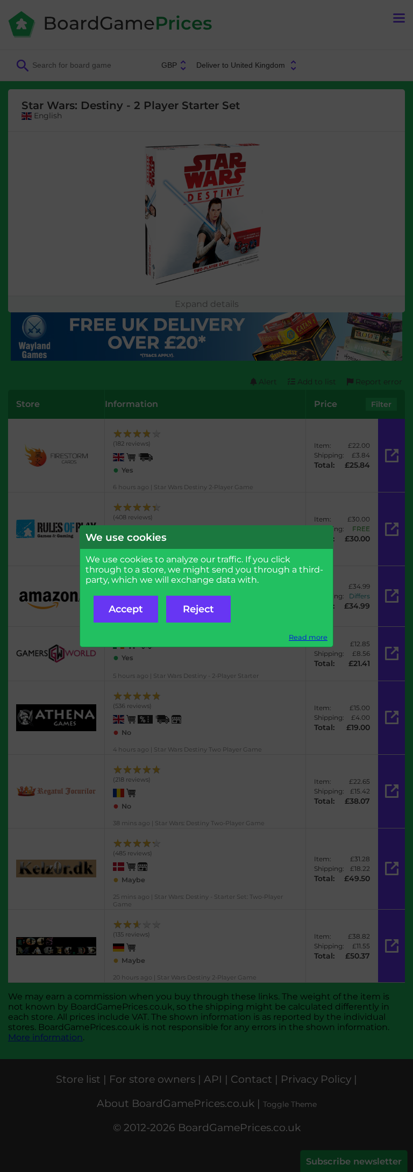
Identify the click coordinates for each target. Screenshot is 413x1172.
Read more (308, 637)
